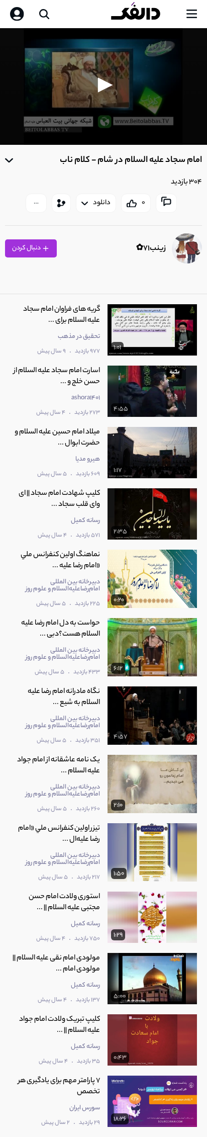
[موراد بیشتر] (36, 203)
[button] (103, 85)
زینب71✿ (151, 248)
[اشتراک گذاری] (61, 203)
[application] (103, 86)
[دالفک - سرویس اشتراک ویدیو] (143, 14)
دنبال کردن (27, 248)
